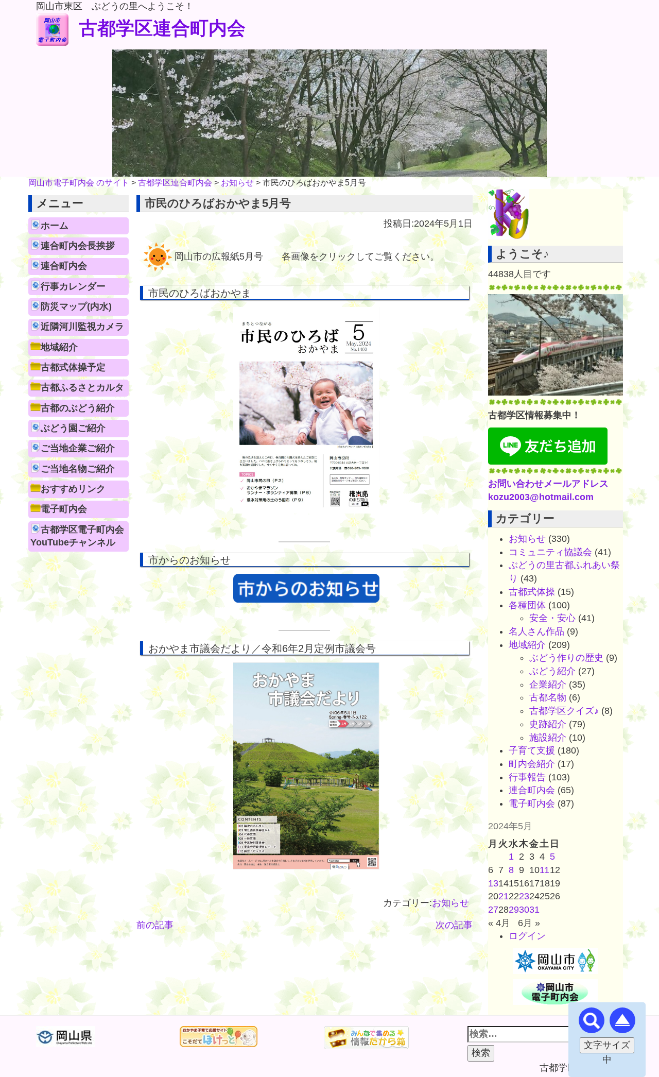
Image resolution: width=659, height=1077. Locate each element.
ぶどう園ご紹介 (73, 428)
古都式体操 (532, 592)
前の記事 (155, 925)
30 (524, 909)
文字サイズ (607, 1045)
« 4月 (499, 923)
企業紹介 (547, 684)
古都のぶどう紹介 (78, 408)
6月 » (529, 923)
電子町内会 (64, 509)
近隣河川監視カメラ (82, 326)
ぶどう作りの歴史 (566, 658)
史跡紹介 (547, 724)
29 (514, 909)
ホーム (54, 225)
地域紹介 (59, 347)
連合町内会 (64, 266)
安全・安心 (552, 618)
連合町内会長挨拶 (78, 246)
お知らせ (450, 903)
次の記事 (454, 925)
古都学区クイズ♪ (564, 711)
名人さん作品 (536, 631)
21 (503, 896)
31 (534, 909)
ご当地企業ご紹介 (78, 448)
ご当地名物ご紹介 (78, 469)
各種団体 (527, 605)
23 (524, 896)
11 (544, 870)
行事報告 (527, 777)
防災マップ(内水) (76, 306)
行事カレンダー (73, 286)
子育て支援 (532, 750)
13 (493, 883)
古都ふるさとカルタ (82, 387)
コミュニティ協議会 (550, 552)
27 (493, 909)
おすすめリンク (73, 489)
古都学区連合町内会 (162, 28)
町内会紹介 (532, 764)
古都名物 (547, 697)
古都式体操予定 (73, 367)
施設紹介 (547, 737)
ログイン (527, 936)
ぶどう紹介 (552, 671)
